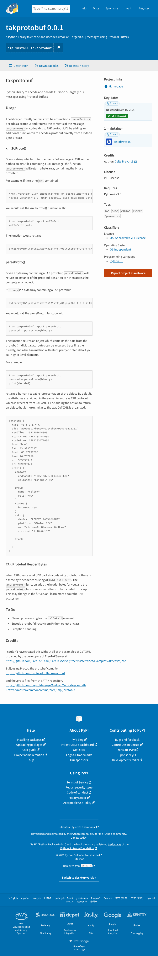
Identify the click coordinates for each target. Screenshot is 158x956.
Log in (128, 8)
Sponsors (112, 8)
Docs (96, 8)
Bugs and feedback (127, 740)
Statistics (79, 750)
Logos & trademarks (79, 755)
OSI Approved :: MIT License (128, 238)
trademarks (114, 844)
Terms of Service (77, 782)
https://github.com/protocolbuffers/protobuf (35, 673)
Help (84, 8)
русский (151, 898)
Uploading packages (29, 745)
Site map (79, 859)
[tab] (18, 65)
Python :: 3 (116, 261)
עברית (69, 901)
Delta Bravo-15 (124, 161)
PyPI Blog (77, 740)
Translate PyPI (125, 750)
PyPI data (111, 103)
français (36, 898)
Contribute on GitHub (126, 745)
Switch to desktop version (79, 878)
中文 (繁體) (137, 898)
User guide (29, 750)
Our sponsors (79, 760)
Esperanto (81, 901)
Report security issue (79, 787)
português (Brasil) (64, 898)
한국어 (94, 901)
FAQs (31, 760)
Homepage (116, 86)
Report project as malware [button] (128, 273)
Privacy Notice (77, 798)
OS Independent (120, 249)
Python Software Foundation (77, 848)
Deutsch (108, 898)
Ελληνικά (95, 898)
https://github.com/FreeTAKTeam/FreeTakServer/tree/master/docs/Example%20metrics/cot (66, 661)
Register (144, 8)
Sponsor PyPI (127, 755)
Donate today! (79, 838)
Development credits (125, 760)
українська (82, 898)
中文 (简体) (121, 898)
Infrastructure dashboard (77, 745)
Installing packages (29, 740)
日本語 (47, 898)
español (25, 898)
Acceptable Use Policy (77, 803)
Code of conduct (77, 792)
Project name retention (29, 755)
